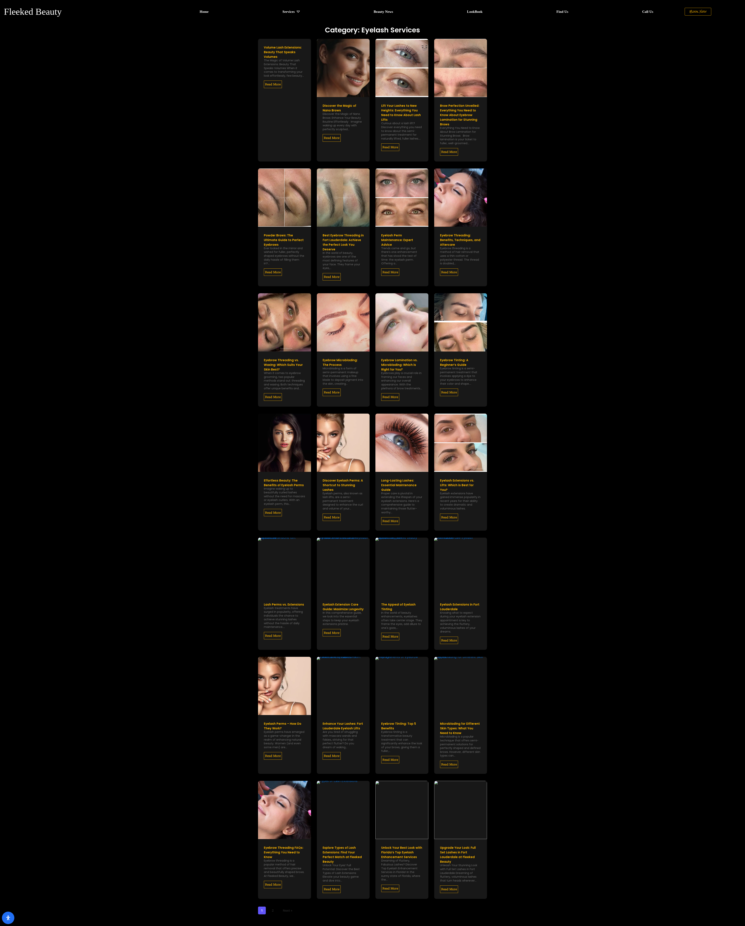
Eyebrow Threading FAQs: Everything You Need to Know (283, 852)
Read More (273, 84)
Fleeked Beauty (33, 11)
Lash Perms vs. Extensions (284, 604)
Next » (288, 910)
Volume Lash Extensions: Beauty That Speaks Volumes (283, 52)
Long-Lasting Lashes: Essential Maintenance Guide (399, 485)
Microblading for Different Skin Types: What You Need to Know (460, 728)
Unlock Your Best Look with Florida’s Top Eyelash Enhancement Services (401, 852)
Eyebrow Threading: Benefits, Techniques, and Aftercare (460, 240)
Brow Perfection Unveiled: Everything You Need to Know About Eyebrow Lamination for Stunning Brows (459, 115)
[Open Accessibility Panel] (8, 918)
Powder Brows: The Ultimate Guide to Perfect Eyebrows (284, 240)
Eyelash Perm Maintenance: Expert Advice (397, 240)
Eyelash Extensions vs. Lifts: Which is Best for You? (457, 485)
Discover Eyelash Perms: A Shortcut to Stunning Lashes (343, 485)
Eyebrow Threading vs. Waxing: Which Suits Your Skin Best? (283, 364)
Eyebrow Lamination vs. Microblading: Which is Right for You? (399, 364)
